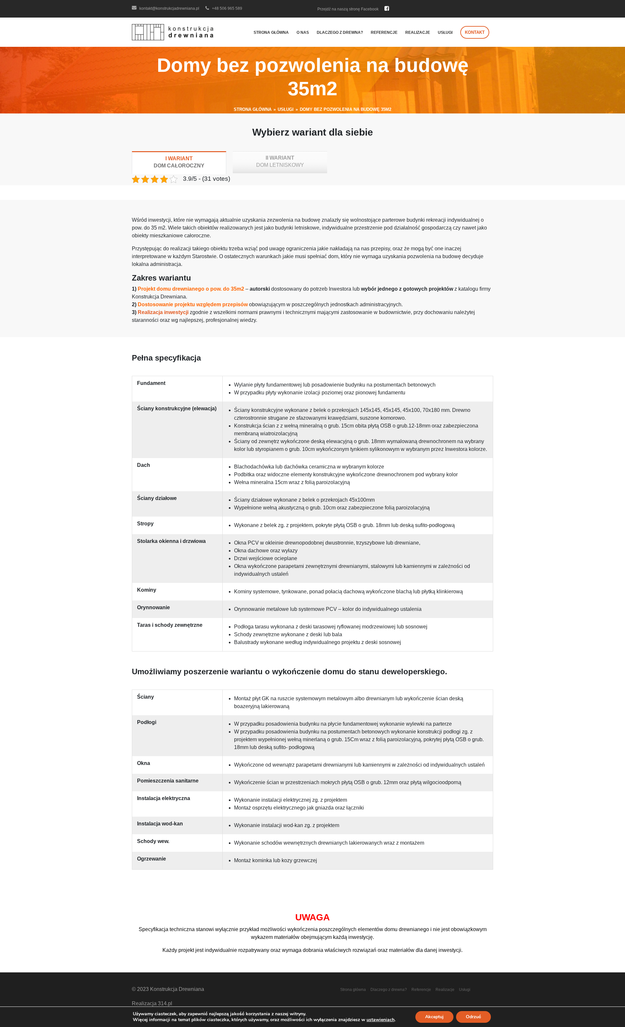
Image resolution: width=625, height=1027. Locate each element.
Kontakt (475, 32)
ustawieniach (381, 1020)
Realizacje (417, 32)
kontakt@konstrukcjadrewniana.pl (168, 8)
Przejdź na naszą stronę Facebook (348, 9)
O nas (303, 32)
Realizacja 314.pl (152, 1003)
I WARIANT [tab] (179, 162)
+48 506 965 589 (226, 8)
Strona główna (271, 32)
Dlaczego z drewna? (340, 32)
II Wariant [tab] (280, 161)
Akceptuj (434, 1017)
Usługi (445, 32)
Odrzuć (473, 1017)
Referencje (384, 32)
